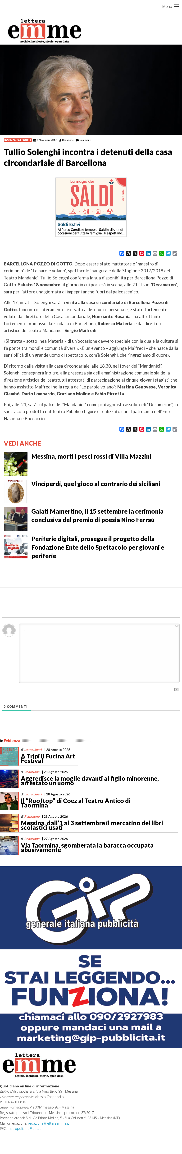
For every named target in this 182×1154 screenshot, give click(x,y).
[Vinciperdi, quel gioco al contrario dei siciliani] (15, 491)
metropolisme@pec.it (24, 1128)
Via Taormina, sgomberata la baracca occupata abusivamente (87, 847)
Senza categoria (19, 140)
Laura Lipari (33, 750)
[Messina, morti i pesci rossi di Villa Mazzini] (15, 463)
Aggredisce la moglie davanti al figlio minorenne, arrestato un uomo (90, 780)
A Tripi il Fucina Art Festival (48, 758)
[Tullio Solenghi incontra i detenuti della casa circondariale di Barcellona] (91, 90)
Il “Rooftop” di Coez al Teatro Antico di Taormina (76, 802)
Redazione (68, 139)
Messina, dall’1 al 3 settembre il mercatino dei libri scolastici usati (92, 825)
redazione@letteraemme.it (48, 1123)
